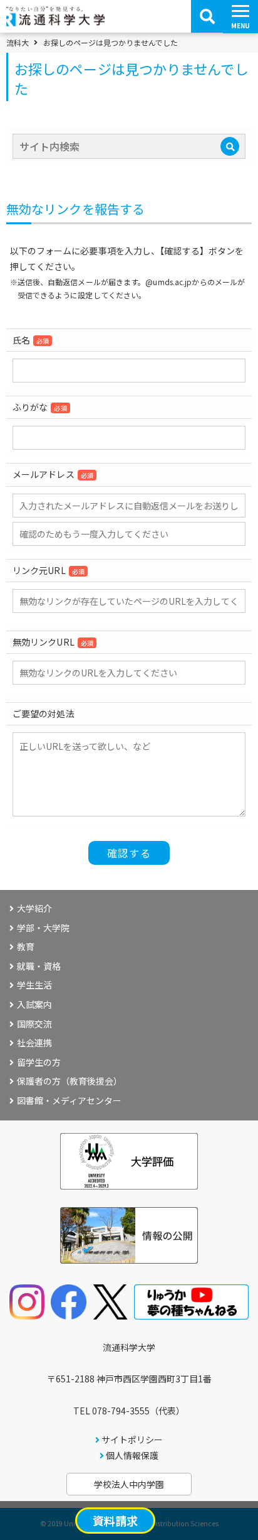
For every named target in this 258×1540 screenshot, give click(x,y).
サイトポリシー (132, 1439)
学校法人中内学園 (129, 1484)
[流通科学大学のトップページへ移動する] (55, 22)
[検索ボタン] (207, 16)
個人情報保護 (132, 1455)
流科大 (17, 42)
